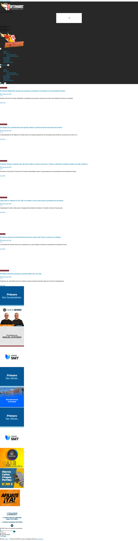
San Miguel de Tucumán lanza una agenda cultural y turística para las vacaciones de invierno (31, 127)
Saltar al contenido (5, 1)
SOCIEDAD (6, 60)
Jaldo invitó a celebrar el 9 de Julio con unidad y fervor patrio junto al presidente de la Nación (31, 200)
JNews (7, 539)
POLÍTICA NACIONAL (12, 56)
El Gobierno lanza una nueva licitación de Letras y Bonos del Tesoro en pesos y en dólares (30, 237)
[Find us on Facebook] (0, 536)
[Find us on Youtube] (4, 536)
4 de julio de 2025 (6, 94)
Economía (2, 234)
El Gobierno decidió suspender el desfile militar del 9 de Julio (20, 274)
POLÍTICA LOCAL (11, 54)
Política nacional (4, 270)
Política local (3, 87)
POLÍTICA (6, 53)
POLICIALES (6, 59)
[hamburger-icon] (0, 49)
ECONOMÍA (6, 57)
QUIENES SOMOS (8, 62)
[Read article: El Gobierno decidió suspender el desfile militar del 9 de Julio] (69, 260)
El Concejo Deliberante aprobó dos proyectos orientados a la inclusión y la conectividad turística (32, 91)
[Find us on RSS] (5, 536)
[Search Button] (0, 530)
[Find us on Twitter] (2, 536)
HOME (5, 51)
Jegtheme (40, 539)
